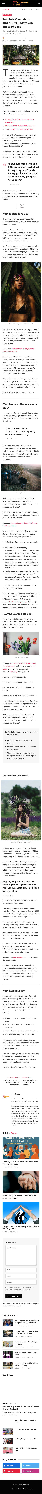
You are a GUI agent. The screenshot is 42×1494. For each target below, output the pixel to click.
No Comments (13, 40)
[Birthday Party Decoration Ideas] (8, 1441)
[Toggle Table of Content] (21, 206)
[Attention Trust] (21, 3)
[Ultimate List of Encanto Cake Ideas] (8, 1450)
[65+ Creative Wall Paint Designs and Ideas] (8, 1344)
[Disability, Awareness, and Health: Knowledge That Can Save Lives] (21, 1148)
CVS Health (14, 663)
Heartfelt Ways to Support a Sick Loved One (20, 1195)
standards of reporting (17, 602)
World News (7, 14)
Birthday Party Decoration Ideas (26, 1439)
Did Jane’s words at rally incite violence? (20, 126)
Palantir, (13, 672)
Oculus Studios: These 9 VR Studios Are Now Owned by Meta (11, 1083)
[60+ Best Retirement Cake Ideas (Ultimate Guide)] (8, 1365)
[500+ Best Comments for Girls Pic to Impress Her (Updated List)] (8, 1322)
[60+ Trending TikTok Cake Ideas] (8, 1431)
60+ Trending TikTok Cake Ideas (26, 1429)
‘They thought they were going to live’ (19, 129)
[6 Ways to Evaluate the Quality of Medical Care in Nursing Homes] (21, 1213)
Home (13, 1489)
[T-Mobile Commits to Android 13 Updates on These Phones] (21, 55)
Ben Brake (12, 37)
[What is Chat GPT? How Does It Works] (8, 1354)
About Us (29, 1489)
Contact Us (21, 1489)
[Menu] (3, 3)
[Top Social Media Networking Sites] (8, 1422)
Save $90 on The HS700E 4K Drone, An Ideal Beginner (31, 1083)
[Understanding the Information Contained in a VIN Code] (8, 1333)
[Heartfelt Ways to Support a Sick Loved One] (21, 1181)
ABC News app (18, 957)
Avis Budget (10, 666)
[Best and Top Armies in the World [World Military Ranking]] (21, 1390)
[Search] (39, 3)
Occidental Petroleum (27, 663)
